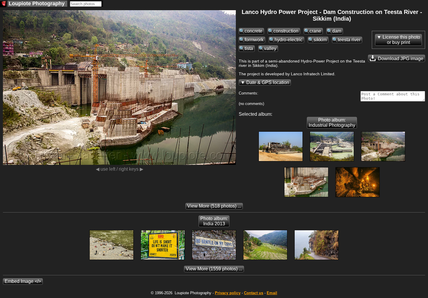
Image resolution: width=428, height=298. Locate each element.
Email (272, 293)
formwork (254, 39)
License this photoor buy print (401, 40)
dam (336, 30)
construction (285, 30)
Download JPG (400, 58)
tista (249, 48)
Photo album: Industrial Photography (332, 122)
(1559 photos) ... (214, 268)
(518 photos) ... (214, 206)
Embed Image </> (23, 281)
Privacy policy (227, 293)
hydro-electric (289, 39)
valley (270, 48)
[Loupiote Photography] (3, 4)
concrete (253, 30)
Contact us (253, 293)
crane (315, 30)
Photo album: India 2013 (214, 221)
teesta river (349, 39)
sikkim (320, 39)
